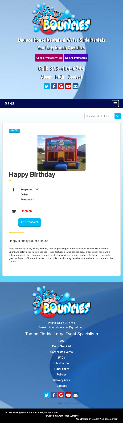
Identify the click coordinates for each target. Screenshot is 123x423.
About (46, 77)
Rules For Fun (61, 363)
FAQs (60, 77)
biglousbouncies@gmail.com (66, 327)
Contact (75, 77)
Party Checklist (61, 346)
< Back (14, 130)
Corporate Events (61, 352)
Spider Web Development (105, 419)
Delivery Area (61, 380)
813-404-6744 (67, 68)
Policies (62, 374)
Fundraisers (61, 369)
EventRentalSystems (68, 415)
